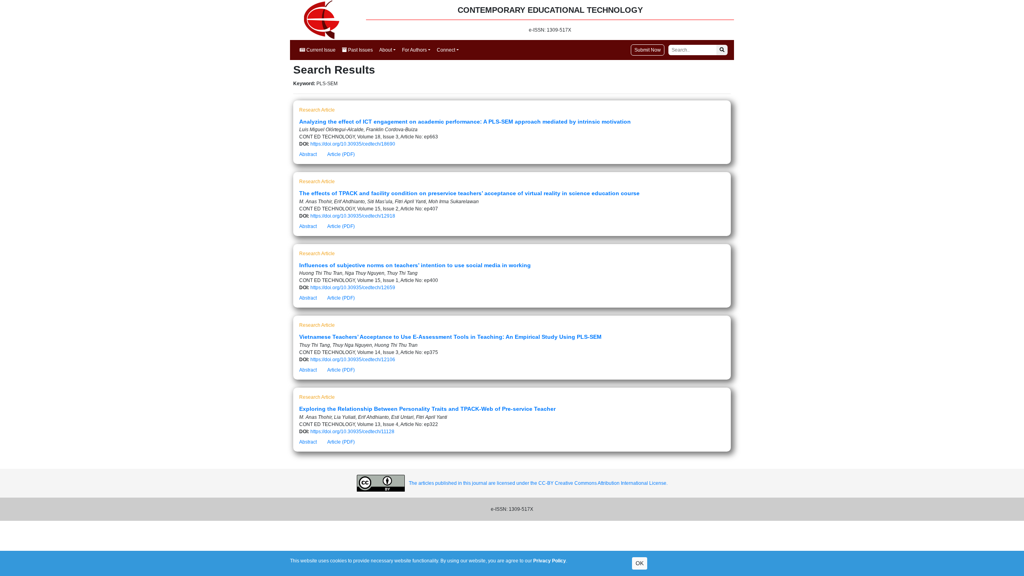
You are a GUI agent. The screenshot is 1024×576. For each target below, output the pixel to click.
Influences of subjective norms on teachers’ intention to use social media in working (415, 265)
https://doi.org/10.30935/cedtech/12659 (352, 287)
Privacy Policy (549, 561)
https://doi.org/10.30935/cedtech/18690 (352, 144)
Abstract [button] (308, 154)
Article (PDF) (341, 154)
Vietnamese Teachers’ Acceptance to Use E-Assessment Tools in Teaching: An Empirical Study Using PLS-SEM (450, 337)
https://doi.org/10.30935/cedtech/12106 (352, 359)
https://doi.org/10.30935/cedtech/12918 (352, 216)
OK (640, 563)
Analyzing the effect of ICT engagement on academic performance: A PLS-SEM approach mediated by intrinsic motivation (465, 121)
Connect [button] (446, 50)
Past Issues (360, 50)
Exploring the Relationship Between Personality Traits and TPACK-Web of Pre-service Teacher (427, 409)
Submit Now (647, 50)
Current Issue (320, 50)
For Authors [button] (414, 50)
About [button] (385, 50)
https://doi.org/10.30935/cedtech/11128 (352, 431)
